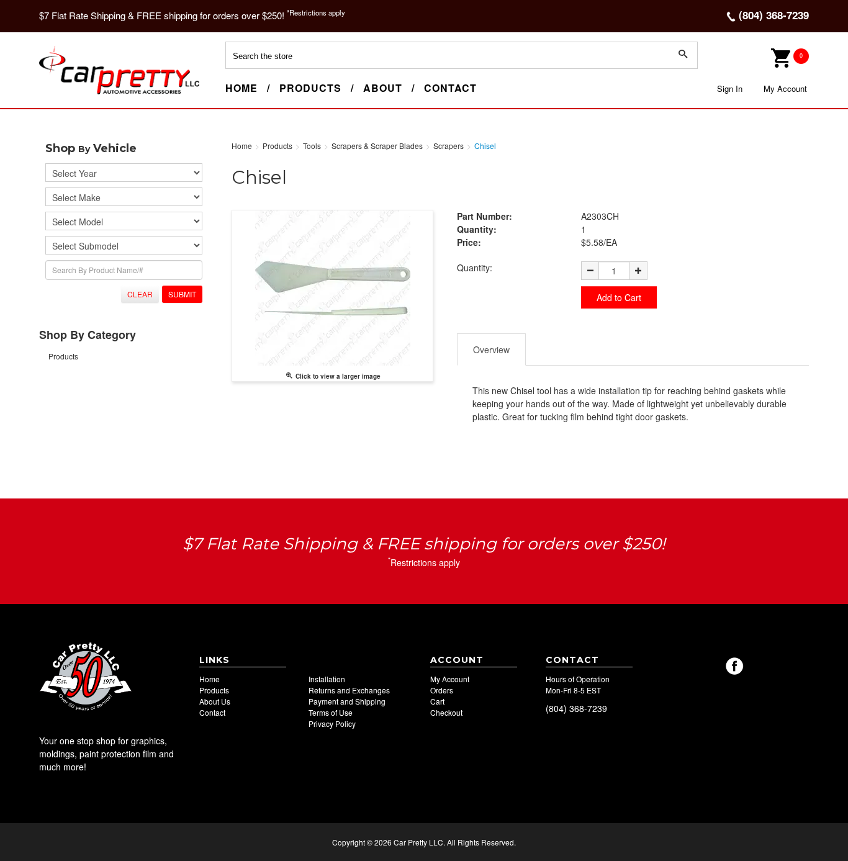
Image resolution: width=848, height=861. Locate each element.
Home (241, 88)
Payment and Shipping (347, 701)
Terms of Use (331, 712)
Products (310, 88)
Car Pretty (61, 93)
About (382, 88)
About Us (214, 701)
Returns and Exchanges (349, 690)
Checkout (446, 712)
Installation (327, 679)
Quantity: (474, 267)
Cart (437, 701)
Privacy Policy (332, 723)
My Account (785, 88)
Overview (491, 349)
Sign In (729, 88)
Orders (441, 690)
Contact (450, 88)
